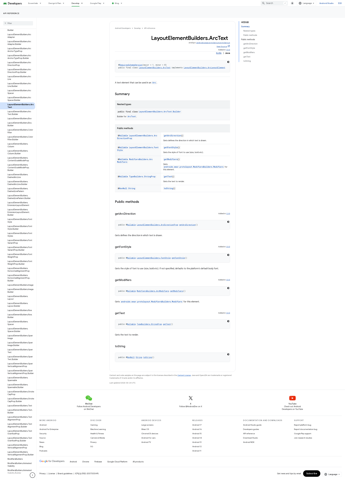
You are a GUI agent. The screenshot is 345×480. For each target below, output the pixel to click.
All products (138, 461)
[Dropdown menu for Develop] (83, 3)
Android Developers (123, 28)
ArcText (132, 116)
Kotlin (219, 53)
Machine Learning (98, 429)
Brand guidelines (65, 473)
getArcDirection (172, 135)
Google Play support (302, 433)
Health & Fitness (97, 433)
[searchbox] (18, 23)
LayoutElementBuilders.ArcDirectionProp (157, 224)
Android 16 (197, 429)
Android (42, 425)
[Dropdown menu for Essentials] (41, 3)
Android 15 (197, 433)
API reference (11, 13)
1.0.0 (228, 50)
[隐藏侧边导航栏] (32, 475)
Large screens (147, 425)
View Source (222, 46)
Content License (184, 375)
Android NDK (248, 442)
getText (168, 176)
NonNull (123, 188)
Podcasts (43, 451)
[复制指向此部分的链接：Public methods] (141, 202)
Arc (154, 82)
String (131, 188)
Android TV (146, 442)
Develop (76, 3)
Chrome (85, 461)
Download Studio (250, 438)
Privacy (93, 442)
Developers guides (251, 429)
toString (168, 188)
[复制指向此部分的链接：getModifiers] (134, 280)
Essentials (33, 3)
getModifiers (170, 159)
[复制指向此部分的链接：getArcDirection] (138, 214)
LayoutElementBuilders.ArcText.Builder (160, 111)
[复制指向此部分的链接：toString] (128, 346)
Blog (117, 3)
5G (91, 446)
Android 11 (196, 451)
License (51, 473)
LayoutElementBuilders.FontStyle (154, 258)
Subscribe (311, 473)
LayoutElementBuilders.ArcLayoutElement (204, 67)
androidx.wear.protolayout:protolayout (213, 43)
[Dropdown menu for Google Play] (104, 3)
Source (42, 438)
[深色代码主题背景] (228, 62)
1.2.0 (228, 213)
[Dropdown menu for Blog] (122, 3)
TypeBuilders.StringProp (142, 176)
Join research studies (303, 438)
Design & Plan (55, 3)
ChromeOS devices (149, 433)
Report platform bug (302, 425)
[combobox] (274, 3)
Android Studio (326, 3)
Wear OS (145, 429)
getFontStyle (171, 147)
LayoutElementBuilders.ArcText (154, 67)
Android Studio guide (252, 425)
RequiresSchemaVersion (131, 65)
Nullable (123, 135)
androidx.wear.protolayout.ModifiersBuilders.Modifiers (193, 167)
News (41, 442)
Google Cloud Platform (117, 461)
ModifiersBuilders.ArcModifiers (153, 291)
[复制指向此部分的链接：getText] (127, 313)
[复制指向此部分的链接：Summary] (132, 94)
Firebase (98, 461)
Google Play (95, 3)
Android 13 (196, 442)
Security (42, 433)
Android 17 (197, 425)
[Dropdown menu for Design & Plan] (64, 3)
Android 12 (197, 446)
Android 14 (197, 438)
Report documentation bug (305, 429)
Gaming (94, 425)
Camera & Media (97, 438)
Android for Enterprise (48, 429)
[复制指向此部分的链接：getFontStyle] (134, 247)
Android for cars (148, 438)
